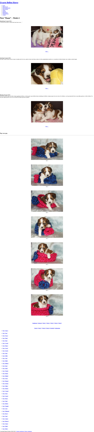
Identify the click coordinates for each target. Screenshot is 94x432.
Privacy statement (28, 431)
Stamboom (34, 323)
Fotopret (4, 11)
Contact (4, 14)
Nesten (4, 10)
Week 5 (60, 323)
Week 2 (48, 323)
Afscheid (52, 328)
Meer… (47, 51)
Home (4, 5)
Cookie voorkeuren (20, 431)
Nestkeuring (57, 328)
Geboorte (40, 323)
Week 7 (40, 328)
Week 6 (36, 328)
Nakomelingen (6, 13)
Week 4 (56, 323)
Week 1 (44, 323)
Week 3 (52, 323)
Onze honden (5, 9)
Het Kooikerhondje (6, 8)
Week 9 (48, 328)
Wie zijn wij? (5, 6)
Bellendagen (5, 12)
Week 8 (43, 328)
